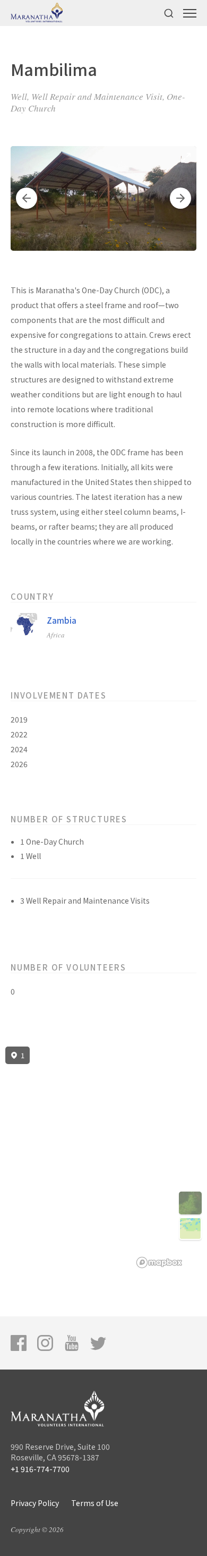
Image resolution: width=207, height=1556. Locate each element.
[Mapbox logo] (159, 1262)
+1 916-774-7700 (40, 1469)
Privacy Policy (35, 1503)
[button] (26, 198)
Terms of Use (94, 1503)
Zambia (61, 620)
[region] (103, 1157)
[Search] (168, 13)
